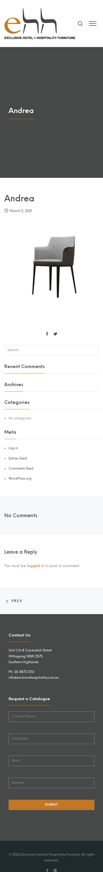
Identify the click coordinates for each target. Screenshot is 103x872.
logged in (35, 565)
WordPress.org (20, 478)
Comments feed (21, 468)
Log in (13, 448)
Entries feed (18, 458)
